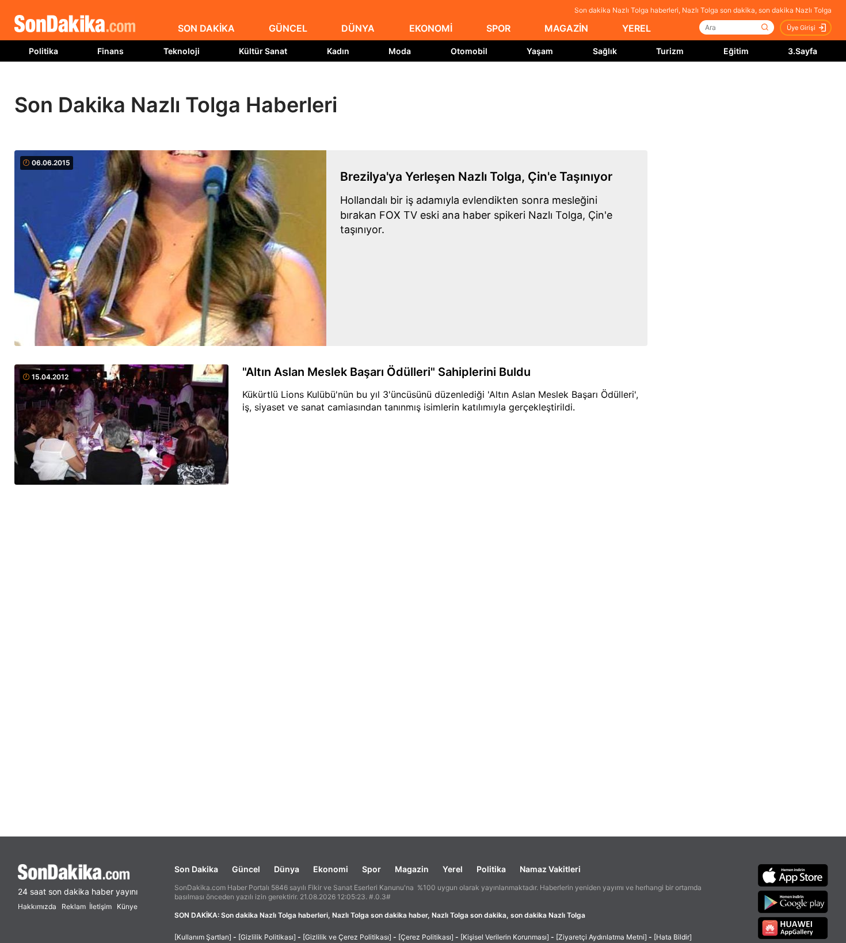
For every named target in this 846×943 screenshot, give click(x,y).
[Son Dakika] (74, 24)
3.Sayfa (802, 51)
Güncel (246, 869)
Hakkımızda (37, 906)
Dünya (286, 869)
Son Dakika (196, 869)
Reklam (74, 906)
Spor (371, 869)
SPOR (498, 28)
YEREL (636, 28)
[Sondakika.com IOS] (793, 875)
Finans (110, 51)
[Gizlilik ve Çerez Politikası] (347, 937)
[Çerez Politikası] (426, 937)
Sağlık (605, 51)
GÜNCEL (288, 28)
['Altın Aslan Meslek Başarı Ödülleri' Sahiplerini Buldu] (121, 425)
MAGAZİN (566, 28)
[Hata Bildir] (673, 937)
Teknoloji (181, 51)
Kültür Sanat (263, 51)
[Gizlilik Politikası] (267, 937)
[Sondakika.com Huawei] (793, 928)
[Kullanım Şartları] (202, 937)
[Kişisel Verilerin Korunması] (504, 937)
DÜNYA (358, 28)
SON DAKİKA (206, 28)
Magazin (412, 869)
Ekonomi (330, 869)
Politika (43, 51)
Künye (127, 906)
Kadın (338, 51)
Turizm (670, 51)
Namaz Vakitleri (550, 869)
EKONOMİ (430, 28)
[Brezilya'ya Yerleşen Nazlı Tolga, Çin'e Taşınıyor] (170, 248)
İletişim (100, 906)
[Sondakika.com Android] (793, 901)
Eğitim (736, 51)
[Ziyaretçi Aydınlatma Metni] (601, 937)
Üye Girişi (801, 28)
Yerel (453, 869)
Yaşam (540, 51)
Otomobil (469, 51)
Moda (399, 51)
